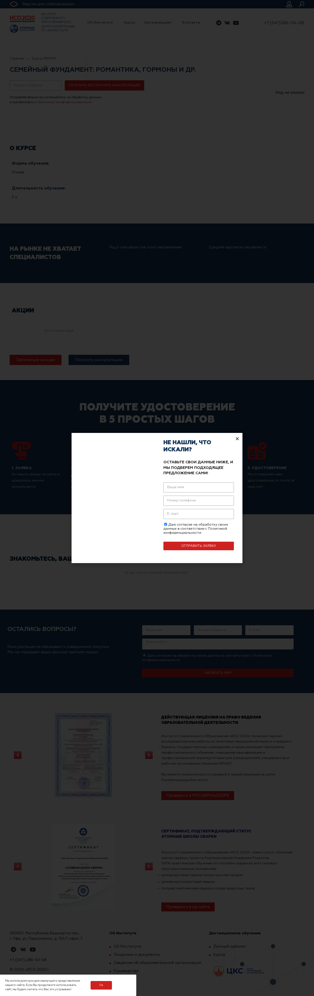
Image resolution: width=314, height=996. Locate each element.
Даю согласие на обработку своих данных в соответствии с (195, 529)
